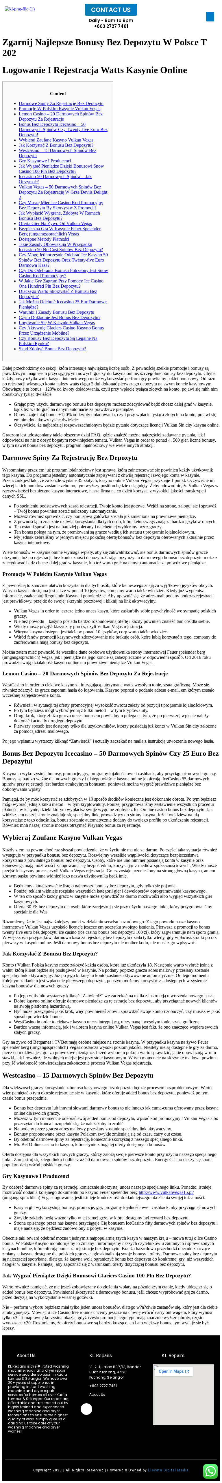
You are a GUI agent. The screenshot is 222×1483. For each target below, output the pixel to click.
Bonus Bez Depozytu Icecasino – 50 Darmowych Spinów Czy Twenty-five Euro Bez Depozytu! (63, 129)
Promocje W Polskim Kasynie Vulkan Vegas (59, 108)
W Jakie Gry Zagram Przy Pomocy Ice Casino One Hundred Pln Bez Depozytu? (61, 283)
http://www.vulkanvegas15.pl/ (166, 1192)
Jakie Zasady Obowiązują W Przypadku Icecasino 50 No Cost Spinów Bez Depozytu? (61, 247)
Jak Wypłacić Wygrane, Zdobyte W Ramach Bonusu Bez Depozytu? (59, 216)
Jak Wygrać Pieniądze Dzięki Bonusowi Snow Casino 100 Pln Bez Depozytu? (61, 169)
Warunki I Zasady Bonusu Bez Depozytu (56, 312)
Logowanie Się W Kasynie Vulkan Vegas (57, 322)
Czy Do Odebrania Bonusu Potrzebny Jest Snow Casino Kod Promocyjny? (63, 273)
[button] (210, 16)
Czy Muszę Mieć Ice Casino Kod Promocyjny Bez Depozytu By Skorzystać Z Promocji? (61, 205)
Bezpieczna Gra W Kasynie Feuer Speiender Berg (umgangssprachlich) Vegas (60, 231)
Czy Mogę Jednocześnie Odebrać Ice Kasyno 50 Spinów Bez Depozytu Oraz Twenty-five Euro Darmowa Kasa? (63, 260)
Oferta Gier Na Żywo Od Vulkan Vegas (55, 223)
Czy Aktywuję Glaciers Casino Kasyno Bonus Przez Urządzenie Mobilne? (61, 330)
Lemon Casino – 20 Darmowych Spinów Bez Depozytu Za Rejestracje (61, 116)
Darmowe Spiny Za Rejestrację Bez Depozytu (61, 103)
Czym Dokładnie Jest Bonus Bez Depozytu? (59, 317)
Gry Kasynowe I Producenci (45, 160)
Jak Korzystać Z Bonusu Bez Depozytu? (56, 145)
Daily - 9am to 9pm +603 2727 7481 (111, 23)
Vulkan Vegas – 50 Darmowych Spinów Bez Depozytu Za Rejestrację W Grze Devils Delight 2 (63, 192)
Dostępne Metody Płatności (44, 239)
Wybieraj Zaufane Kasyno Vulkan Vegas (56, 139)
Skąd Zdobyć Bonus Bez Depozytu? (52, 348)
